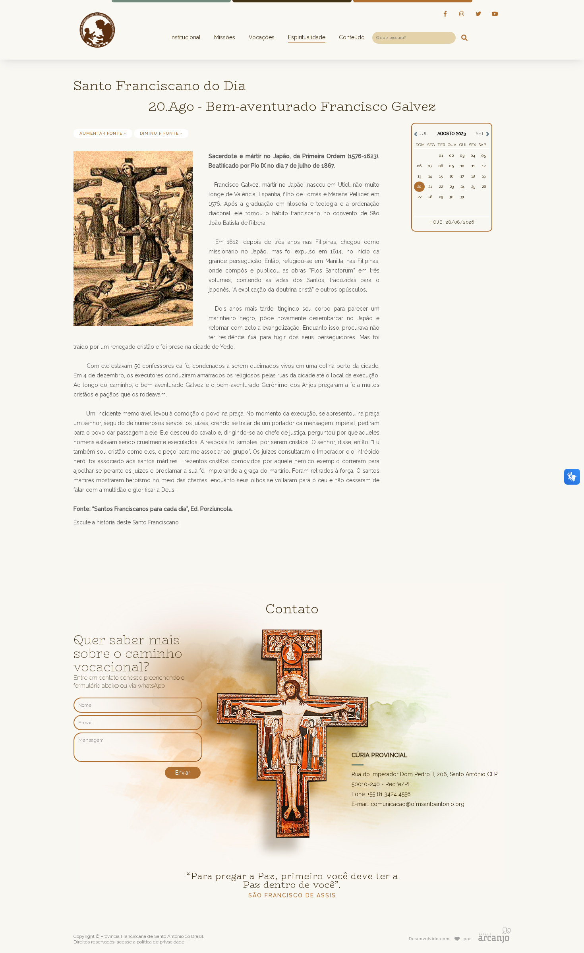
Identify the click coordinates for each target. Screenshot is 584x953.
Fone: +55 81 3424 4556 (381, 794)
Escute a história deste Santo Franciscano (126, 522)
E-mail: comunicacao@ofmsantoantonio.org (408, 804)
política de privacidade (160, 942)
